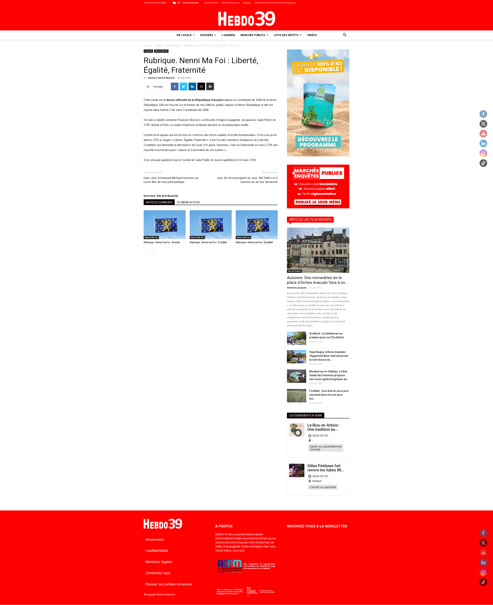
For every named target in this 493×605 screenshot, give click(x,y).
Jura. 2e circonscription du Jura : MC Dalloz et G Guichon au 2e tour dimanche (247, 180)
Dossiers (206, 35)
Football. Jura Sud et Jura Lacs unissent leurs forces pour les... (329, 394)
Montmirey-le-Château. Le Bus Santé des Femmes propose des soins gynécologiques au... (329, 375)
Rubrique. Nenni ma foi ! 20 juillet (254, 242)
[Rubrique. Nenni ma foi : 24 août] (165, 224)
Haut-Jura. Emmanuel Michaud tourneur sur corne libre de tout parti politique (171, 180)
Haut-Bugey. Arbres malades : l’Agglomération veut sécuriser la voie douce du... (328, 355)
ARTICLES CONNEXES (159, 202)
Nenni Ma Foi (174, 45)
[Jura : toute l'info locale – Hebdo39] (246, 18)
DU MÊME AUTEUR (188, 202)
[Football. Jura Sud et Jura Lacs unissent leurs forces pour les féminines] (296, 395)
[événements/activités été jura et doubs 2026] (318, 155)
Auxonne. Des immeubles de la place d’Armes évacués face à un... (317, 280)
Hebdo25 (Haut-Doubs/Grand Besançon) (275, 2)
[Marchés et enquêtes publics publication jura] (318, 207)
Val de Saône (294, 271)
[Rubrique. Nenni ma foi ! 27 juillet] (211, 224)
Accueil (147, 45)
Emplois (247, 2)
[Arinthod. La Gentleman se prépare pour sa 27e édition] (296, 338)
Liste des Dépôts (286, 35)
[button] (344, 35)
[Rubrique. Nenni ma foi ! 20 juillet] (257, 224)
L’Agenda (228, 35)
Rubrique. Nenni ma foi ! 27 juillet (208, 242)
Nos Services (211, 2)
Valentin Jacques (296, 287)
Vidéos (312, 35)
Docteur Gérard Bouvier (161, 77)
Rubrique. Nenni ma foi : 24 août (162, 242)
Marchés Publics (253, 35)
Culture (159, 45)
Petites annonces (230, 2)
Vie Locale (184, 35)
